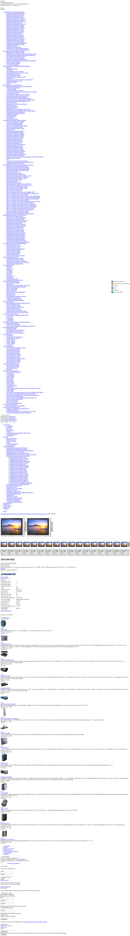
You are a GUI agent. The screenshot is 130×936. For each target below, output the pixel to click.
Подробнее (63, 933)
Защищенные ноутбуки (13, 323)
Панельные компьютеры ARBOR (15, 135)
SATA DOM (10, 272)
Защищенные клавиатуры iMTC (15, 263)
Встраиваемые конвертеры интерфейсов (17, 97)
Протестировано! (11, 439)
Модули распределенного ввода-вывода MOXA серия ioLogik (22, 193)
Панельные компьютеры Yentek (15, 123)
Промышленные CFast (12, 278)
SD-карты (9, 274)
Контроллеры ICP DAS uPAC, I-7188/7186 (17, 177)
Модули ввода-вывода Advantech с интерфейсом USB (20, 192)
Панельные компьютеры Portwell (15, 152)
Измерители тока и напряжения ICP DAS (17, 166)
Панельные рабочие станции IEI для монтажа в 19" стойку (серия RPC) (25, 156)
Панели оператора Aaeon (13, 244)
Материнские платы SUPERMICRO (16, 292)
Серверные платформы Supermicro (15, 300)
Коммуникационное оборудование (12, 85)
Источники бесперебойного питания (16, 286)
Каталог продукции (9, 446)
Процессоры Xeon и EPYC (13, 297)
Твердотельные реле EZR (13, 350)
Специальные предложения (11, 851)
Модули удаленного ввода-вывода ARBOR (18, 200)
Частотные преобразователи (11, 370)
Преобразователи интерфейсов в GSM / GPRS (18, 109)
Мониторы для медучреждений (15, 228)
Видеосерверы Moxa (12, 368)
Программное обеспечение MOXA (16, 112)
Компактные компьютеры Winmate (15, 44)
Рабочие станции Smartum (13, 62)
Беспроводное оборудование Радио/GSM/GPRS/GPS (20, 213)
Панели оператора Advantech (14, 246)
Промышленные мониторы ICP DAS (16, 235)
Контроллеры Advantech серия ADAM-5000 (18, 169)
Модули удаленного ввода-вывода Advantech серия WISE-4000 (23, 198)
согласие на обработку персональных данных (35, 921)
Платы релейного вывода (13, 308)
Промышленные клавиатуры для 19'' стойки (18, 262)
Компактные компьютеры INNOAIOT (16, 21)
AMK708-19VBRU (5, 733)
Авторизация (4, 924)
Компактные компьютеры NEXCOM (16, 24)
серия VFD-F (10, 378)
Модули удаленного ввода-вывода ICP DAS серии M (20, 202)
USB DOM (9, 277)
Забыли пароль (4, 880)
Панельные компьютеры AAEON (15, 131)
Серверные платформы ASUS (14, 299)
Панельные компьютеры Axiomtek (15, 121)
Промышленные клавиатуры (11, 257)
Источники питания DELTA (14, 372)
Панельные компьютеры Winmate (15, 155)
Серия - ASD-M (11, 343)
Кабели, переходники (12, 288)
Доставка (9, 431)
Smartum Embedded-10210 (7, 660)
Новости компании (11, 441)
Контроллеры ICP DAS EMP (14, 173)
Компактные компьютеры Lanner (15, 36)
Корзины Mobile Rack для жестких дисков (17, 72)
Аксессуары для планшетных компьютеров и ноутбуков (21, 326)
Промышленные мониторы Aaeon (15, 227)
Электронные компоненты (10, 404)
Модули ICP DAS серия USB (14, 190)
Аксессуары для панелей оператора (16, 255)
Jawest (17, 608)
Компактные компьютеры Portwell (15, 41)
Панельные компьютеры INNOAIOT (16, 144)
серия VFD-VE (10, 381)
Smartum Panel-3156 (6, 644)
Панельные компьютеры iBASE (15, 140)
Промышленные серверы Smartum (15, 52)
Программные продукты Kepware (15, 332)
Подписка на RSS (11, 445)
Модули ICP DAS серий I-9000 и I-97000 (17, 188)
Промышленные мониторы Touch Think (17, 220)
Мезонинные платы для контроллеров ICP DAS (19, 184)
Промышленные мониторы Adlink (15, 230)
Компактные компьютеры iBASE (15, 32)
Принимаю (3, 934)
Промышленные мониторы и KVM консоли (15, 215)
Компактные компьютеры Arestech (15, 20)
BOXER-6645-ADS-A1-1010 (8, 704)
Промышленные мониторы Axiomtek (16, 217)
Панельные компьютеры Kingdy (15, 147)
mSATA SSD (10, 269)
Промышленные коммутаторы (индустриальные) (19, 86)
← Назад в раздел (5, 617)
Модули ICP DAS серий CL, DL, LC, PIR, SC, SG (19, 185)
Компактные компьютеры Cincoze (15, 31)
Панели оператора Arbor (13, 247)
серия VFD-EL (10, 377)
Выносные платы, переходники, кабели (17, 311)
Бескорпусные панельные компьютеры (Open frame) (20, 162)
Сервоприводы (7, 334)
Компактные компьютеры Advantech (16, 18)
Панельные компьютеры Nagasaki (15, 150)
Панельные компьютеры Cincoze (15, 137)
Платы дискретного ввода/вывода (15, 307)
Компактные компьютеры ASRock (15, 28)
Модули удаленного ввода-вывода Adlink (17, 194)
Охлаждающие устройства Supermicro (16, 296)
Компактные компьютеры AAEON (16, 16)
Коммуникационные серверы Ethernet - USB (18, 101)
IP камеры (9, 369)
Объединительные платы (13, 74)
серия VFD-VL (10, 383)
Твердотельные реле (9, 346)
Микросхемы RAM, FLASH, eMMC (16, 406)
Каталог (7, 513)
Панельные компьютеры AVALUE (15, 163)
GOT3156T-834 (4, 747)
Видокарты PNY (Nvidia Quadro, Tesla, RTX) (18, 285)
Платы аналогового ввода (13, 304)
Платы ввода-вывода (9, 301)
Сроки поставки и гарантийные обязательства (18, 433)
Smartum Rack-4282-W (6, 777)
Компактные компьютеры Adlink (15, 25)
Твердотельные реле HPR (13, 351)
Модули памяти (11, 293)
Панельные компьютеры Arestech (15, 136)
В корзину (3, 568)
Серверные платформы (13, 64)
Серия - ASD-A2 (11, 339)
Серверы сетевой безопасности (12, 407)
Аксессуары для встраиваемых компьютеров (18, 49)
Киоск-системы (11, 129)
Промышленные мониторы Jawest (15, 219)
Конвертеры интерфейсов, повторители (17, 104)
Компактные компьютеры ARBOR (15, 26)
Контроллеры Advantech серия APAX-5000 (18, 170)
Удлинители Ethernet (12, 114)
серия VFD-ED (10, 376)
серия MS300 (10, 335)
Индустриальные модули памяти (15, 71)
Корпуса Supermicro (12, 290)
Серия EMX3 (10, 319)
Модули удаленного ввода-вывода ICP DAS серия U (20, 209)
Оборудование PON (12, 108)
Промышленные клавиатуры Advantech (17, 261)
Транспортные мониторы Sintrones (15, 239)
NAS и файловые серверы (13, 63)
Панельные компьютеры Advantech (16, 133)
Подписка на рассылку (12, 443)
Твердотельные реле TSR (13, 362)
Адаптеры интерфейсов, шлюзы (15, 90)
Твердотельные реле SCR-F (14, 354)
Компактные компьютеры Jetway (15, 17)
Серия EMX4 (10, 320)
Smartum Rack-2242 (5, 688)
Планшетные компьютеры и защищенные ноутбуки (17, 322)
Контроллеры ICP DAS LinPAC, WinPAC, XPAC (19, 175)
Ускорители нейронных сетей (14, 81)
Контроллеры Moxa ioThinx (14, 182)
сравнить (9, 570)
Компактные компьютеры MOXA (15, 37)
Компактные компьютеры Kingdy (15, 35)
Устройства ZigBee (11, 116)
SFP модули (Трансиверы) (13, 87)
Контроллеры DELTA (12, 171)
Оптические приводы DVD (14, 75)
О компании (7, 424)
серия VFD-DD (10, 374)
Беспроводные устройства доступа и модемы (18, 94)
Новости (6, 437)
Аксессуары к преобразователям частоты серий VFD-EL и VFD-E (23, 388)
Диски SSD (9, 70)
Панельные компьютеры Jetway (15, 127)
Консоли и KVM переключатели (15, 216)
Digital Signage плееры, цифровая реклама (17, 48)
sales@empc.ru (12, 418)
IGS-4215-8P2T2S (5, 823)
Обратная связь (7, 506)
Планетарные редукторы (13, 338)
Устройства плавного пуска (11, 313)
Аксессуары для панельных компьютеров (17, 160)
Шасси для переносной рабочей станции (17, 125)
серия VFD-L (10, 380)
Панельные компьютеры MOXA (15, 148)
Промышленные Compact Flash (14, 280)
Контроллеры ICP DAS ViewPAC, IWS (16, 178)
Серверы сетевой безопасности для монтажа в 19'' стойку (21, 411)
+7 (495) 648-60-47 (5, 415)
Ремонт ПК (6, 507)
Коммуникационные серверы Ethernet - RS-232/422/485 (21, 100)
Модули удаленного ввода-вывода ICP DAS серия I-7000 (21, 207)
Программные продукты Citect (14, 331)
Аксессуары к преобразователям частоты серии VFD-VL (21, 393)
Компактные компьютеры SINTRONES (17, 43)
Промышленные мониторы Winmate (16, 238)
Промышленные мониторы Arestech (16, 232)
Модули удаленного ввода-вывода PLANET (18, 211)
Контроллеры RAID (12, 289)
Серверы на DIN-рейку (13, 410)
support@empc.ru (13, 419)
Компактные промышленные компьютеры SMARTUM (21, 55)
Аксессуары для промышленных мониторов (18, 242)
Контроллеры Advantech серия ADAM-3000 (18, 167)
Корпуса (9, 67)
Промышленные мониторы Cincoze (16, 234)
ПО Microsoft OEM (11, 328)
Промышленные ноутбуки (13, 158)
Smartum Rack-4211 (5, 676)
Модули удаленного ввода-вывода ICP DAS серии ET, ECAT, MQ (23, 201)
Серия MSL (10, 345)
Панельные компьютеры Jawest (15, 146)
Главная (3, 513)
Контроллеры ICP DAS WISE (14, 179)
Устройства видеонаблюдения (11, 364)
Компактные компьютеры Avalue (15, 29)
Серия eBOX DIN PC (12, 45)
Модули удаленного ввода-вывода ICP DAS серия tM (20, 208)
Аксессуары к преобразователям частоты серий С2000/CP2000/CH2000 (25, 392)
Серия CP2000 (10, 389)
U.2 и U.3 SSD (10, 276)
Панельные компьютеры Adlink (15, 132)
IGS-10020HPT (4, 763)
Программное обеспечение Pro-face (16, 330)
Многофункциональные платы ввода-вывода (18, 303)
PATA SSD (9, 270)
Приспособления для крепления (15, 396)
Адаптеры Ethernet (11, 89)
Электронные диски (9, 265)
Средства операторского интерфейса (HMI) (15, 243)
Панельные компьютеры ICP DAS (15, 128)
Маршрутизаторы (11, 105)
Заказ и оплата (10, 430)
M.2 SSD (9, 267)
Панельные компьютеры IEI (14, 143)
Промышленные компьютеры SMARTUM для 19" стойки (21, 54)
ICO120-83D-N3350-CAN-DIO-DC (9, 718)
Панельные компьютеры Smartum (15, 58)
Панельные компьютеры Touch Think (16, 154)
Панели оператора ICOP (13, 254)
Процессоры (10, 78)
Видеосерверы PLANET (13, 365)
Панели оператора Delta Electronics (15, 248)
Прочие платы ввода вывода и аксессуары (17, 312)
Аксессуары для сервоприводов (15, 336)
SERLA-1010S (4, 808)
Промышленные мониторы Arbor (15, 231)
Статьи (8, 442)
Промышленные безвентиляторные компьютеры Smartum (21, 60)
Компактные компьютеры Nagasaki (16, 39)
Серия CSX (9, 316)
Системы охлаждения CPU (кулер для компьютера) (20, 79)
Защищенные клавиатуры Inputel (15, 258)
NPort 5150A (4, 629)
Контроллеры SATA (12, 82)
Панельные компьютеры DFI (14, 139)
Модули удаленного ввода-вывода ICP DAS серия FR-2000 (22, 205)
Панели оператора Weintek (13, 253)
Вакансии (9, 428)
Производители (8, 503)
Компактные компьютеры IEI (14, 33)
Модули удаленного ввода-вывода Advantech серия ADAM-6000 (23, 197)
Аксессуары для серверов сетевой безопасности (19, 412)
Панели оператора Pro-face (13, 251)
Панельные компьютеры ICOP (14, 142)
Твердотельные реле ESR (13, 349)
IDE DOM (9, 266)
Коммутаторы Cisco (12, 102)
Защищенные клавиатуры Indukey (15, 259)
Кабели (8, 83)
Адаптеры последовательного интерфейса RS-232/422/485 (21, 91)
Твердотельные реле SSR (13, 357)
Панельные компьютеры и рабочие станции (15, 120)
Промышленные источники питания (16, 77)
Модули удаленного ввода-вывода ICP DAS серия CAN (21, 204)
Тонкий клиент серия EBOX (14, 47)
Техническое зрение (12, 385)
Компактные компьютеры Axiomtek (16, 13)
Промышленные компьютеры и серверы (14, 51)
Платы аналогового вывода (14, 305)
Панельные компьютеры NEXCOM (16, 151)
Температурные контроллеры (14, 403)
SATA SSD (9, 273)
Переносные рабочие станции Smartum (17, 59)
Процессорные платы (12, 68)
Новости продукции (12, 438)
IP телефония (10, 117)
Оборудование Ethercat (12, 106)
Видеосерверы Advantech (13, 366)
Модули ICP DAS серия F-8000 (14, 189)
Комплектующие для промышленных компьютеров (17, 66)
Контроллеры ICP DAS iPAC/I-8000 (16, 174)
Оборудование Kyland (12, 119)
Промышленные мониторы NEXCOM (16, 240)
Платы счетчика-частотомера (14, 309)
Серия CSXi (10, 318)
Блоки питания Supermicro (13, 282)
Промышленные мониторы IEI (14, 223)
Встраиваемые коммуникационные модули (18, 96)
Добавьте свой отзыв (6, 610)
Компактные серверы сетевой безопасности (18, 408)
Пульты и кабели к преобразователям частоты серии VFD (21, 397)
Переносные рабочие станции (14, 124)
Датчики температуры (12, 400)
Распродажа (7, 504)
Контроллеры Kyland (12, 181)
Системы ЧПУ (10, 384)
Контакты (9, 427)
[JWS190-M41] (40, 540)
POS (8, 159)
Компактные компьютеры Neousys (15, 40)
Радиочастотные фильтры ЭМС (15, 399)
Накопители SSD (11, 295)
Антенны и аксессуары (13, 93)
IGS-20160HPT (4, 793)
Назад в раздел (4, 577)
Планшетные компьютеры (13, 324)
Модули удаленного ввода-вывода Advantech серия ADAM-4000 (23, 196)
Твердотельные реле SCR (13, 353)
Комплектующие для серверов (11, 281)
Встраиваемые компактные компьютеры (14, 12)
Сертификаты (10, 435)
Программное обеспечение (10, 327)
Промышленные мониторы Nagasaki (16, 224)
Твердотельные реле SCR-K (14, 355)
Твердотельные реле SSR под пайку (16, 358)
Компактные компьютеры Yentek (15, 14)
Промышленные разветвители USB (16, 113)
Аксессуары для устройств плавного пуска (18, 315)
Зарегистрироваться (6, 886)
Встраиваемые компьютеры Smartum (16, 56)
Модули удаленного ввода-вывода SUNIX (17, 212)
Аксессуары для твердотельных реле (16, 347)
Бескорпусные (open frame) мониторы (16, 225)
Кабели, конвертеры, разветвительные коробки (19, 98)
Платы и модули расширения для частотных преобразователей (23, 395)
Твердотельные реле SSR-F (14, 360)
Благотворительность (12, 434)
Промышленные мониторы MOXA (16, 236)
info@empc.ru (12, 416)
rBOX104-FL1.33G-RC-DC (7, 839)
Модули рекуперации (12, 401)
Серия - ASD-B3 (11, 342)
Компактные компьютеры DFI (14, 22)
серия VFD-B (10, 373)
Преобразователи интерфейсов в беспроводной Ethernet (21, 110)
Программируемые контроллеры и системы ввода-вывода (18, 165)
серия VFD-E (10, 387)
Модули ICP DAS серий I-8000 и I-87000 (17, 186)
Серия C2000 (10, 391)
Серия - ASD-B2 (11, 341)
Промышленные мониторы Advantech (16, 221)
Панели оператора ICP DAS (14, 250)
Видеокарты (10, 284)
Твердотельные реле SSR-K (14, 361)
